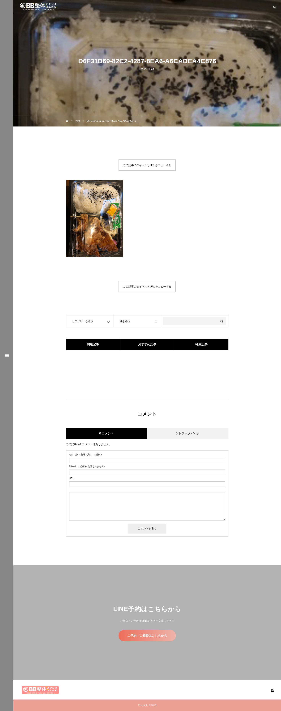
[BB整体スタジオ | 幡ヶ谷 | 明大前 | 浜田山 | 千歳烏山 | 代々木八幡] (38, 6)
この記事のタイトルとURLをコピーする (147, 165)
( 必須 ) (85, 454)
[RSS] (272, 690)
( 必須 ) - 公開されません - (87, 466)
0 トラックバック (188, 433)
